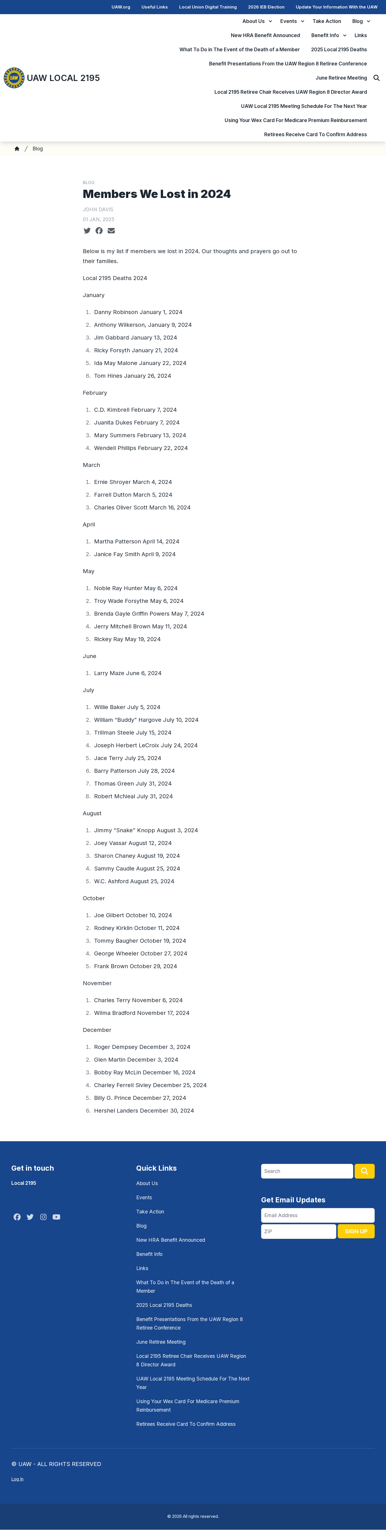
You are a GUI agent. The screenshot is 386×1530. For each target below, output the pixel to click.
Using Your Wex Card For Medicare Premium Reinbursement (296, 120)
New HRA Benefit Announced (265, 35)
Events (288, 21)
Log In (17, 1479)
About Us (253, 21)
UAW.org (121, 7)
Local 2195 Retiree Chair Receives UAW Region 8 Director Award (290, 92)
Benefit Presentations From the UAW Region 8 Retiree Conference (288, 64)
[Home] (17, 148)
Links (361, 35)
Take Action (327, 21)
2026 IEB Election (266, 7)
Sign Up (356, 1231)
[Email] (111, 231)
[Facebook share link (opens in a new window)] (99, 231)
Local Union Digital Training (208, 7)
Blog (357, 21)
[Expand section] (270, 21)
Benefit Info (325, 35)
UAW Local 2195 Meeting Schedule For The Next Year (304, 106)
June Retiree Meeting (341, 78)
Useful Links (155, 7)
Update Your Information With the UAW (337, 7)
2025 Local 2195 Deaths (339, 49)
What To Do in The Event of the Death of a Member (239, 49)
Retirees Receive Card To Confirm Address (315, 134)
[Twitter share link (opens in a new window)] (87, 231)
